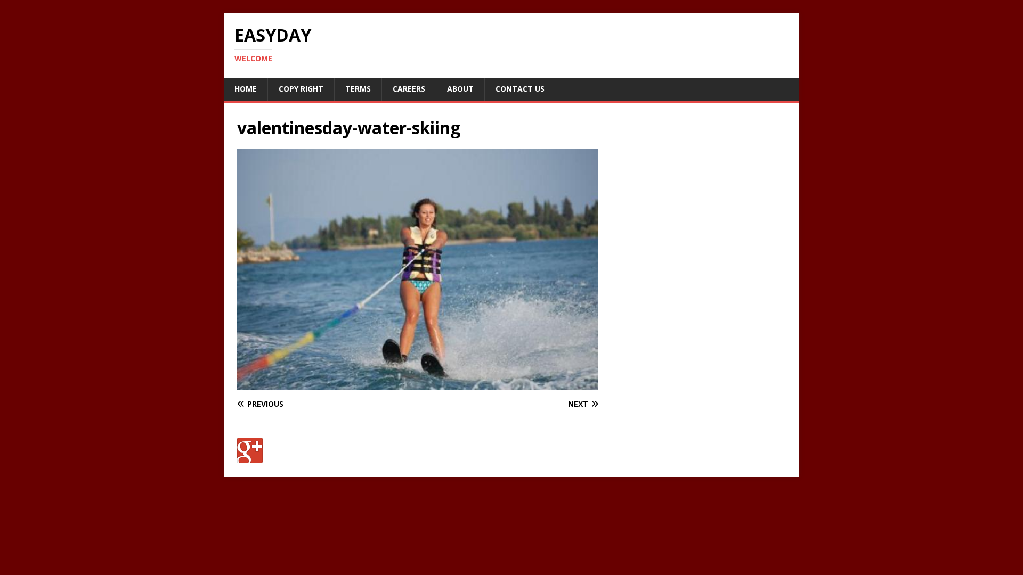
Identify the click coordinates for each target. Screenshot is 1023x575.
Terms (358, 89)
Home (245, 89)
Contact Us (520, 89)
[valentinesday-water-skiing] (417, 384)
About (460, 89)
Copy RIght (301, 89)
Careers (409, 89)
